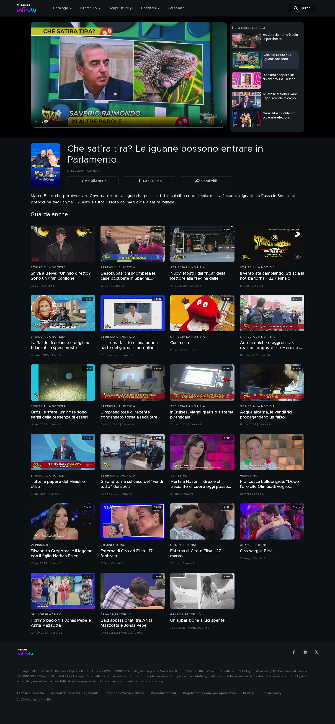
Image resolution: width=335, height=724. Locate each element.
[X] (316, 652)
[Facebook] (294, 652)
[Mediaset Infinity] (26, 8)
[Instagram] (305, 652)
